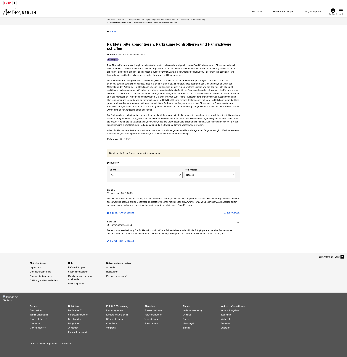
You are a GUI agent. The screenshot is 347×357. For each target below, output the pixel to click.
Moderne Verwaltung (193, 310)
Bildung (186, 328)
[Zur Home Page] (19, 11)
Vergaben (111, 328)
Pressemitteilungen (153, 310)
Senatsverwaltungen (78, 315)
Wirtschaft (225, 319)
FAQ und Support (76, 267)
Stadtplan (225, 328)
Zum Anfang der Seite (329, 257)
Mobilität (187, 315)
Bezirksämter (74, 319)
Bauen (186, 319)
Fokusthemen (151, 323)
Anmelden (111, 267)
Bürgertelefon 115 (38, 319)
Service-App (36, 310)
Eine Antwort (233, 213)
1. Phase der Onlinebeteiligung (191, 19)
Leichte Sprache (76, 284)
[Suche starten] (180, 175)
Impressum (35, 267)
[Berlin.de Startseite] (11, 298)
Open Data (111, 323)
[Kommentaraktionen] (238, 191)
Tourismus (226, 315)
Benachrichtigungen (283, 11)
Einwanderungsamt (77, 332)
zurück (113, 32)
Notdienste (35, 323)
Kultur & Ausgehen (230, 310)
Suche (113, 170)
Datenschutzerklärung (40, 272)
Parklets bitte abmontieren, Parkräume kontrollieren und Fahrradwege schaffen (143, 22)
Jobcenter (73, 328)
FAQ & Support (313, 11)
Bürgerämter (74, 323)
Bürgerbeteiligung (114, 319)
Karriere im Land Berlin (117, 315)
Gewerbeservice (38, 328)
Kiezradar (257, 11)
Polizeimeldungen (153, 315)
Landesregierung (114, 310)
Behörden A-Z (75, 310)
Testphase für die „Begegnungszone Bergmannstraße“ (152, 19)
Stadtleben (226, 323)
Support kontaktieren (78, 272)
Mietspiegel (188, 323)
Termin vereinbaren (39, 315)
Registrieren (112, 272)
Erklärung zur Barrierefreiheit (44, 280)
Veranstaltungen (152, 319)
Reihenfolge (191, 170)
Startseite (111, 19)
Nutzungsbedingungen (41, 276)
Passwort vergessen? (116, 276)
